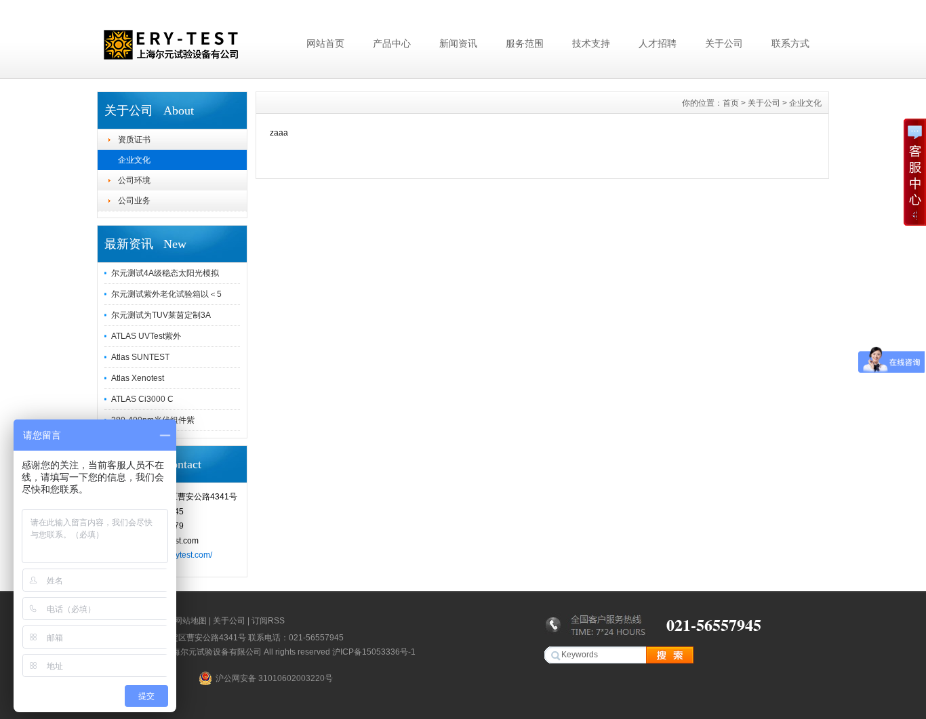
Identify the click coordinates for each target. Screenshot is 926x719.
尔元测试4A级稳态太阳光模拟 (165, 273)
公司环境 (134, 180)
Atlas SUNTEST (140, 357)
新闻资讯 (458, 43)
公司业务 (134, 200)
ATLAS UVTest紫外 (146, 336)
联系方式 (790, 43)
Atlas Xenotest (137, 378)
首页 (731, 103)
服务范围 (525, 43)
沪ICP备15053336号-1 (374, 652)
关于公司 (724, 43)
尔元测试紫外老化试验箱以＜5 (166, 294)
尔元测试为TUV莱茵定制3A (161, 315)
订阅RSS (268, 620)
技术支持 (591, 43)
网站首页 (325, 43)
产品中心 (392, 43)
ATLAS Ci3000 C (142, 399)
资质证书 (134, 139)
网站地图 (190, 620)
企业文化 (134, 160)
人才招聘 (658, 43)
